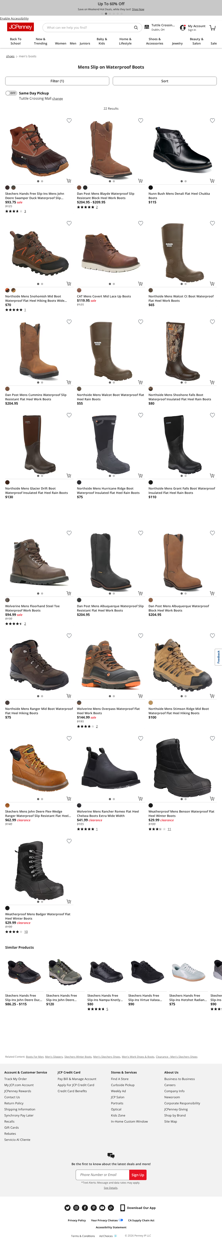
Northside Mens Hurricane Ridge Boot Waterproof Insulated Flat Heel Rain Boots (108, 490)
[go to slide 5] (118, 14)
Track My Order (15, 1079)
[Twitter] (68, 1208)
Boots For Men (35, 1057)
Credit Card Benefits (72, 1091)
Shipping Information (19, 1109)
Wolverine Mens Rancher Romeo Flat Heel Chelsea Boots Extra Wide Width (108, 813)
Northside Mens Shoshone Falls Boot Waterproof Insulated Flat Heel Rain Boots (180, 397)
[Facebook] (85, 1208)
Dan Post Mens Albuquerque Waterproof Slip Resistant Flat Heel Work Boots (110, 608)
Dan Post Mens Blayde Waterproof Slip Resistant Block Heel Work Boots (105, 195)
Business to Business (179, 1079)
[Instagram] (76, 1208)
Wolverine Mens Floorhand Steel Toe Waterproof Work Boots (32, 608)
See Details (111, 1188)
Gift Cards (11, 1127)
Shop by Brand (175, 1115)
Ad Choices (106, 1236)
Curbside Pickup (123, 1085)
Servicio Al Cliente (17, 1140)
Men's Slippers (54, 1057)
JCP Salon (117, 1097)
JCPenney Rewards (17, 1091)
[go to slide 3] (110, 14)
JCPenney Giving (176, 1109)
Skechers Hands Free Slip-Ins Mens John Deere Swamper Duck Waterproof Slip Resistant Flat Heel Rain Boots (34, 195)
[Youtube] (102, 1208)
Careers (170, 1085)
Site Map (170, 1121)
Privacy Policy (77, 1220)
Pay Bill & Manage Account (77, 1079)
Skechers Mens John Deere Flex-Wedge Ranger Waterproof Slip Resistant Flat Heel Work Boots (37, 813)
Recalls (9, 1121)
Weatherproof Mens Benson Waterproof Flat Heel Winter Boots (181, 813)
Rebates (10, 1133)
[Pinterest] (94, 1208)
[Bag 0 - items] (212, 27)
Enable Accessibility (14, 18)
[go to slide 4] (114, 14)
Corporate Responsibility (182, 1103)
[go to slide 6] (122, 14)
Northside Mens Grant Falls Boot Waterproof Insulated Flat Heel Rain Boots (182, 490)
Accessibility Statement (111, 1227)
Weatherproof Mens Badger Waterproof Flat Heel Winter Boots (37, 916)
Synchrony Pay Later (19, 1115)
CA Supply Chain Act (141, 1220)
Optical (116, 1109)
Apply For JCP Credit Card (76, 1085)
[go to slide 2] (106, 14)
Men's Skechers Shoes (106, 1057)
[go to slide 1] (102, 14)
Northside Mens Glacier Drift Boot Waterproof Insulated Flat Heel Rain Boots (36, 490)
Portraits (117, 1103)
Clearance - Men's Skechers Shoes (177, 1057)
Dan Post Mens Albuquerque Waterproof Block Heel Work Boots (179, 608)
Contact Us (12, 1097)
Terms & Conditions (83, 1236)
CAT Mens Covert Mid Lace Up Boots (104, 296)
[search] (137, 27)
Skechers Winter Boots (78, 1057)
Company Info (174, 1091)
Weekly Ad (118, 1091)
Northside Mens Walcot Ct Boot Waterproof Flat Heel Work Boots (181, 298)
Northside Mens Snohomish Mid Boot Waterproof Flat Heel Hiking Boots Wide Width (34, 298)
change (57, 98)
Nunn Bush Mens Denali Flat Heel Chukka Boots (179, 195)
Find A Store (120, 1079)
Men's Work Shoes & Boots (138, 1057)
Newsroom (172, 1097)
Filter (57, 81)
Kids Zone (118, 1115)
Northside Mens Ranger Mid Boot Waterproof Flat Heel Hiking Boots (39, 711)
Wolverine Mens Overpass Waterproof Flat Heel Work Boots (108, 711)
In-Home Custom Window (129, 1121)
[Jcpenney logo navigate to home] (20, 27)
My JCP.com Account (19, 1085)
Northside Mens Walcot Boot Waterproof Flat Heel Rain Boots (110, 397)
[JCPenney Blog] (111, 1208)
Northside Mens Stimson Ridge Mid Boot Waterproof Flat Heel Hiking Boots (179, 711)
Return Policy (13, 1103)
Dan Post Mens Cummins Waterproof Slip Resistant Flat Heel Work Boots (36, 397)
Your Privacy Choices (104, 1220)
